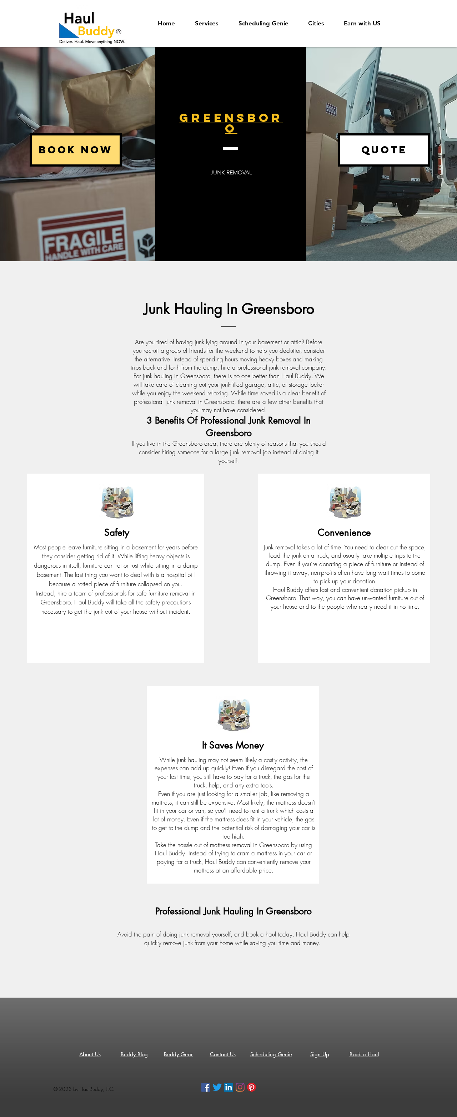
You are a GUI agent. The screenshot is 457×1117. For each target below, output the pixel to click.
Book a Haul (364, 1054)
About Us (90, 1054)
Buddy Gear (178, 1054)
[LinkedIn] (228, 1087)
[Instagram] (240, 1087)
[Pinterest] (251, 1087)
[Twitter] (217, 1087)
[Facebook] (205, 1087)
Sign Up (319, 1054)
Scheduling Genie (271, 1054)
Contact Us (223, 1054)
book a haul (261, 934)
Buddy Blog (134, 1054)
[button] (366, 23)
